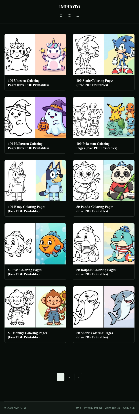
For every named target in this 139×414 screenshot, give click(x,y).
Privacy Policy (93, 407)
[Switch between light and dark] (69, 15)
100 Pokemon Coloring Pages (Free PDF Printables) (96, 145)
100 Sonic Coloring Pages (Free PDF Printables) (94, 82)
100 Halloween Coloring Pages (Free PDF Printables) (28, 145)
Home (77, 407)
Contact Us (112, 407)
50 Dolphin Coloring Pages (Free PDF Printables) (95, 271)
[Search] (61, 15)
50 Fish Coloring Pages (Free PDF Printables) (24, 271)
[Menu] (77, 15)
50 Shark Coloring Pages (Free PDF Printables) (94, 335)
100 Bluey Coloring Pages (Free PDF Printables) (26, 208)
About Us (129, 407)
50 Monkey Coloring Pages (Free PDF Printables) (27, 335)
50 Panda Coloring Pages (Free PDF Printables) (94, 208)
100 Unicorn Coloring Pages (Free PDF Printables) (28, 82)
